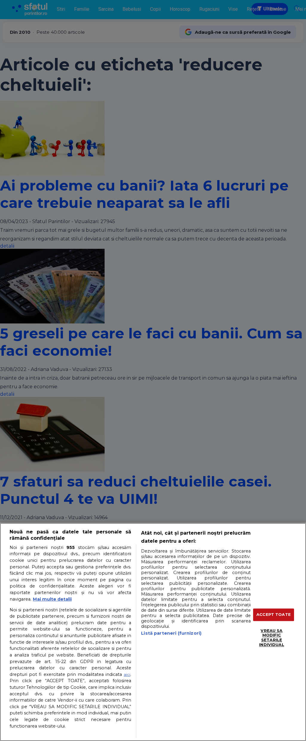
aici (127, 674)
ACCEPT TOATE (273, 614)
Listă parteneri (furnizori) (171, 633)
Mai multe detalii (52, 599)
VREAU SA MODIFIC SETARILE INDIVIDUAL (271, 637)
